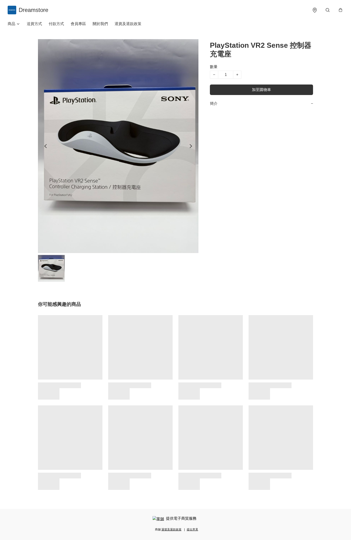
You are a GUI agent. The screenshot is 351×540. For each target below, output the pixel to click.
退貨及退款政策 (128, 24)
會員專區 (78, 24)
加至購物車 (261, 90)
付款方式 (56, 24)
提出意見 (192, 529)
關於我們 (100, 24)
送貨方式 (34, 24)
